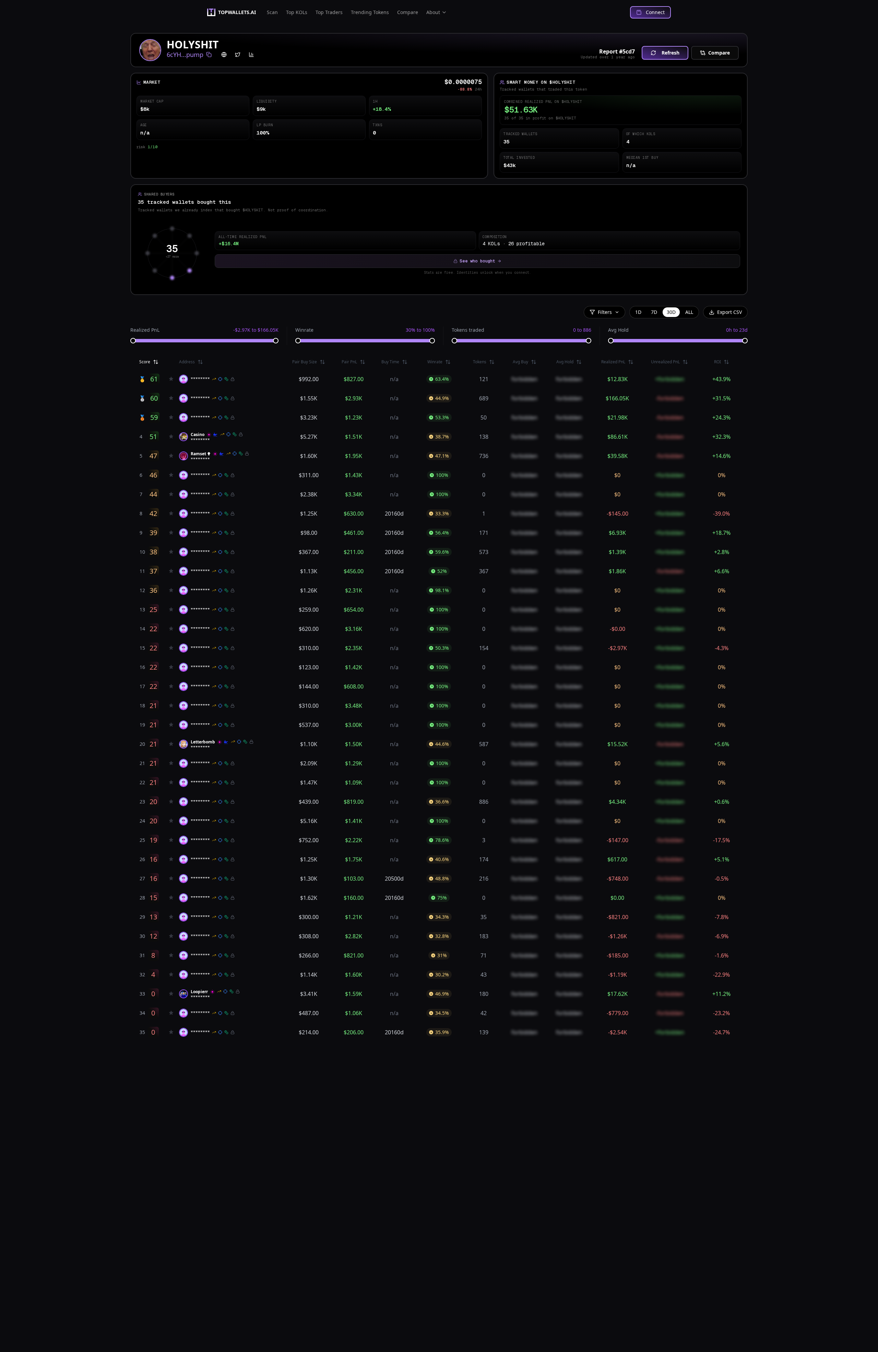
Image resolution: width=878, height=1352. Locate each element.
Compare (407, 12)
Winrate (304, 330)
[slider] (133, 340)
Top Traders (329, 12)
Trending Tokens (370, 12)
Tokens (479, 362)
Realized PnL (144, 330)
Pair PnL (349, 362)
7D (654, 312)
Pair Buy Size (304, 362)
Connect (655, 12)
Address (187, 362)
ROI (717, 362)
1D (638, 312)
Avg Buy (520, 362)
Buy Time (390, 362)
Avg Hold (618, 330)
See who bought (477, 261)
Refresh (670, 52)
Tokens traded (468, 330)
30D (671, 312)
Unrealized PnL (665, 362)
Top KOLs (296, 12)
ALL (689, 312)
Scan (272, 12)
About (433, 12)
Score (144, 362)
